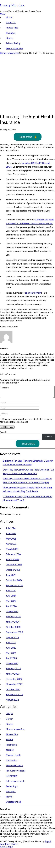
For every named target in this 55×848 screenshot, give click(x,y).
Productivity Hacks (16, 770)
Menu (2, 14)
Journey (10, 749)
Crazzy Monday (12, 5)
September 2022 (14, 694)
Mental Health (13, 755)
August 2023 (12, 637)
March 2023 (12, 663)
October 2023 (13, 627)
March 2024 (12, 611)
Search (3, 432)
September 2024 (14, 585)
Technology (12, 786)
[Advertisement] (27, 83)
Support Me (28, 443)
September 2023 (14, 632)
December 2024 (14, 580)
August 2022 (12, 699)
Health (9, 739)
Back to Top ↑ (6, 846)
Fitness (9, 37)
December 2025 (14, 564)
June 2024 (11, 595)
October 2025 (13, 569)
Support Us (28, 136)
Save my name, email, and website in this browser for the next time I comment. (26, 420)
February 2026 (13, 554)
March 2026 (12, 549)
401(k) (9, 713)
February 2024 (13, 616)
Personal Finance (14, 765)
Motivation (11, 760)
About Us (11, 22)
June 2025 (11, 575)
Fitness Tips (12, 27)
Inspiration (11, 744)
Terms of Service (14, 48)
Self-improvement (15, 781)
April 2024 (11, 606)
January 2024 (12, 621)
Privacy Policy (13, 43)
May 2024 (11, 601)
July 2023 (11, 642)
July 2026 (11, 528)
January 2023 (12, 673)
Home (9, 17)
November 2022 (14, 684)
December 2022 (14, 678)
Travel (9, 796)
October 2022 (13, 689)
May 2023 (11, 653)
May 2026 (11, 538)
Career (9, 718)
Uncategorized (12, 53)
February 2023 (13, 668)
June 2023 (11, 647)
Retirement (11, 775)
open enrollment (33, 292)
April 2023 (11, 658)
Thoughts (11, 32)
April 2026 (11, 543)
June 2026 (11, 533)
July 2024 (11, 590)
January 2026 (12, 559)
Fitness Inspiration (15, 729)
